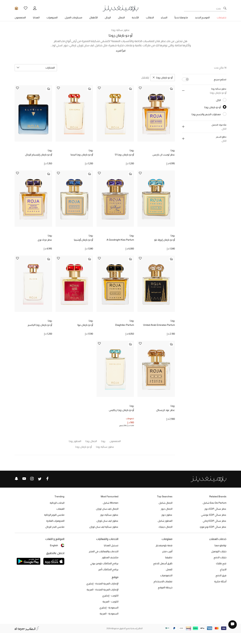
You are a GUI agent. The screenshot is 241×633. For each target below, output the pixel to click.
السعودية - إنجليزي (108, 607)
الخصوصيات (166, 575)
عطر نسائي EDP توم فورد (213, 526)
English (54, 545)
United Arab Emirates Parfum (159, 324)
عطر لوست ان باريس (163, 154)
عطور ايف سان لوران (107, 520)
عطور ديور (166, 514)
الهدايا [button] (36, 17)
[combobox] (36, 67)
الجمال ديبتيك (165, 526)
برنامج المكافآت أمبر (108, 569)
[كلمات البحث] (225, 8)
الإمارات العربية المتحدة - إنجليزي (102, 583)
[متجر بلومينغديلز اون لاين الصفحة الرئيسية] (120, 8)
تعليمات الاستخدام (163, 581)
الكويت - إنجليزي (110, 595)
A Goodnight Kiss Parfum (120, 239)
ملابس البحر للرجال (54, 526)
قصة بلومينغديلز (164, 545)
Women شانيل (110, 502)
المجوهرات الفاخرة (55, 520)
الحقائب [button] (150, 17)
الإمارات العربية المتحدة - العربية (102, 589)
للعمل (169, 569)
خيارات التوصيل (218, 551)
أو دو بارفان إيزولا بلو (164, 239)
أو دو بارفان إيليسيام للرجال (38, 154)
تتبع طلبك (221, 563)
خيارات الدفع (220, 557)
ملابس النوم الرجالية (54, 514)
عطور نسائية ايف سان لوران (103, 526)
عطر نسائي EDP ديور (215, 508)
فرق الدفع (221, 575)
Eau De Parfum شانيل (214, 502)
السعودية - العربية (109, 613)
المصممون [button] (20, 17)
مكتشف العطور (110, 557)
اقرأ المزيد (120, 50)
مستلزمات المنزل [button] (73, 17)
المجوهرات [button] (52, 17)
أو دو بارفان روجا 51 (124, 154)
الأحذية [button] (135, 17)
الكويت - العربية (110, 601)
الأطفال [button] (93, 17)
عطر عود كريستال (165, 410)
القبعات (60, 508)
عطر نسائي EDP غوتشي (213, 514)
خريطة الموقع (165, 587)
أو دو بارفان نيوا (85, 324)
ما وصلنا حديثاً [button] (181, 17)
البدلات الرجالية (57, 502)
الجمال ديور (166, 508)
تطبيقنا (168, 557)
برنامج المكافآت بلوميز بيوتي (104, 563)
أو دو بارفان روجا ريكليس (121, 410)
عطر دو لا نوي (45, 239)
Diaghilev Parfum (124, 324)
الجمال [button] (121, 17)
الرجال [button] (108, 17)
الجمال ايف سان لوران (107, 508)
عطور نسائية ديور (109, 514)
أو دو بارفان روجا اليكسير (40, 324)
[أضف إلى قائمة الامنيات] (140, 88)
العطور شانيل (165, 520)
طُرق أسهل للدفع (162, 563)
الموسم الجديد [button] (202, 17)
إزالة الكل (145, 77)
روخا (173, 150)
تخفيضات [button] (221, 17)
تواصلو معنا (220, 545)
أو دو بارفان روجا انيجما (82, 154)
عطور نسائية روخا (120, 30)
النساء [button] (164, 17)
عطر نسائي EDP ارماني (214, 520)
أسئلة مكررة (220, 581)
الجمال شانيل (165, 502)
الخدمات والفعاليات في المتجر (103, 551)
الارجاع (223, 569)
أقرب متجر (167, 551)
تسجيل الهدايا (111, 545)
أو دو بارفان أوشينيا (83, 239)
